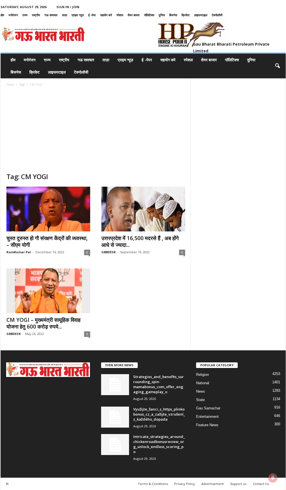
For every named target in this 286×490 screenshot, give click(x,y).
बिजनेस (173, 15)
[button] (277, 66)
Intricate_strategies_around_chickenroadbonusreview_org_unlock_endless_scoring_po (159, 444)
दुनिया (162, 15)
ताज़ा (64, 15)
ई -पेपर (92, 15)
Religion (202, 374)
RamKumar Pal (18, 252)
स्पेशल (119, 15)
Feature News (207, 425)
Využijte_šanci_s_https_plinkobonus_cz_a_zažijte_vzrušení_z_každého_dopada (159, 414)
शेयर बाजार (134, 15)
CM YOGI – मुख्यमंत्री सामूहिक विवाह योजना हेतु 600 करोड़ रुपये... (43, 323)
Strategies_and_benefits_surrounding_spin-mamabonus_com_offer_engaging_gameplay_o (158, 384)
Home (10, 84)
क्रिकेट (186, 15)
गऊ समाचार (51, 15)
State (200, 400)
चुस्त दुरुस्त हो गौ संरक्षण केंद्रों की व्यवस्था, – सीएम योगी (47, 241)
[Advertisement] (95, 130)
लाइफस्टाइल (200, 15)
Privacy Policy (184, 484)
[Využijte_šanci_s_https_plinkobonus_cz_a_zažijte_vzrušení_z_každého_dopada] (115, 417)
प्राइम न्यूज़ (78, 15)
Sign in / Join (67, 7)
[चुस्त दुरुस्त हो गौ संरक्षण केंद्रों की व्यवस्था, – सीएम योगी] (48, 209)
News (200, 391)
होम (2, 15)
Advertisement (212, 484)
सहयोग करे (106, 15)
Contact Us (261, 484)
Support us (238, 484)
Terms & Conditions (153, 484)
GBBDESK (108, 252)
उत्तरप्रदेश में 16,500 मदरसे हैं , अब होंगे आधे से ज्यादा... (140, 241)
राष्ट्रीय (36, 15)
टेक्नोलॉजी (217, 15)
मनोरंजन (13, 15)
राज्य (24, 15)
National (202, 383)
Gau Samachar (208, 408)
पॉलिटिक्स (149, 15)
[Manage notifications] (272, 477)
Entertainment (207, 416)
